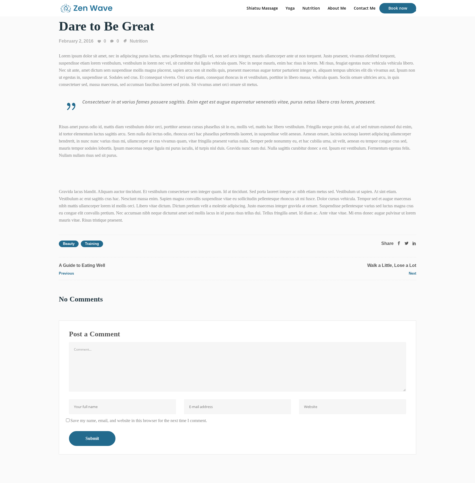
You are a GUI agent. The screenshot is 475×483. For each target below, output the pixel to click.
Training (92, 244)
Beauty (68, 244)
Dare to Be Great (106, 26)
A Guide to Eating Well (82, 265)
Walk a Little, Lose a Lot (391, 265)
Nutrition (139, 41)
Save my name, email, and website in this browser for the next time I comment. (138, 420)
